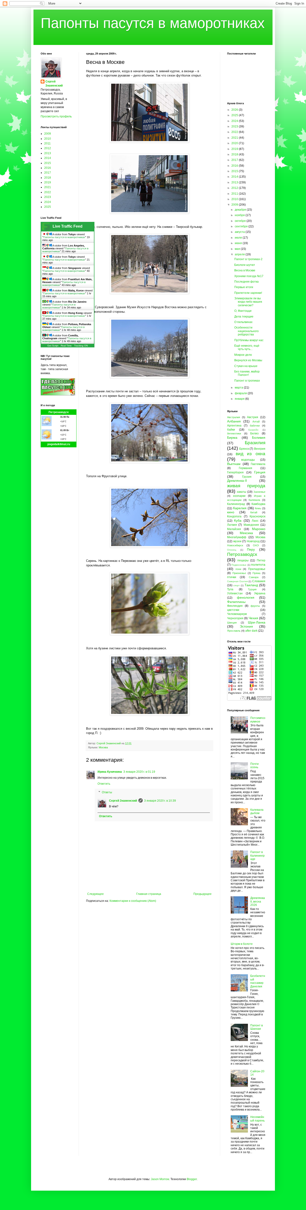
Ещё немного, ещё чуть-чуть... (246, 347)
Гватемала (258, 464)
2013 (47, 153)
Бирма (232, 437)
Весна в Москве (244, 270)
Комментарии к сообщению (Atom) (132, 901)
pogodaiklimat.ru (58, 444)
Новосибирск (235, 545)
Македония (251, 524)
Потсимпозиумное (257, 719)
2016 (47, 168)
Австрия (252, 417)
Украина (259, 593)
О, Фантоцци (242, 310)
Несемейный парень (257, 1118)
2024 (47, 202)
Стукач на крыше (245, 366)
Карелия (239, 508)
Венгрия (259, 448)
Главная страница (148, 894)
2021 (47, 187)
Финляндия (235, 606)
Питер (261, 560)
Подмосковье (238, 565)
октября (240, 221)
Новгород (253, 541)
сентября (241, 226)
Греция (259, 472)
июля (239, 237)
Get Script (52, 345)
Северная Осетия (237, 581)
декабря (241, 209)
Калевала (254, 499)
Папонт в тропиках (247, 380)
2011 (47, 143)
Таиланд (251, 585)
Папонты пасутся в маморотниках (153, 23)
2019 (47, 182)
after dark (251, 630)
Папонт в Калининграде (257, 855)
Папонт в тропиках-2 (248, 259)
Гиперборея (235, 472)
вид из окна (250, 453)
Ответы (107, 792)
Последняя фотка (246, 281)
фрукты (255, 605)
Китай (253, 512)
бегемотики (234, 433)
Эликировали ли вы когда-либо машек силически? (248, 302)
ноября (240, 215)
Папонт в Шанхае (256, 1027)
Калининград (236, 504)
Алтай (256, 421)
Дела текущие (243, 316)
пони (238, 569)
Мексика (246, 533)
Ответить (104, 783)
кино (230, 512)
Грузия (246, 476)
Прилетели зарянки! (248, 293)
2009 (47, 133)
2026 (235, 109)
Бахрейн (253, 429)
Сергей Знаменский (123, 800)
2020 (235, 143)
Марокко (258, 529)
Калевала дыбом (256, 811)
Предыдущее (202, 894)
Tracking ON (81, 345)
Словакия (258, 581)
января (240, 398)
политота (258, 564)
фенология (245, 597)
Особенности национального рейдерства (246, 331)
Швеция (232, 622)
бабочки (255, 425)
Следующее (95, 894)
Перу (251, 549)
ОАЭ (256, 545)
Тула (230, 589)
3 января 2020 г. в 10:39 (160, 800)
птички (231, 577)
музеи (237, 541)
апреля (240, 254)
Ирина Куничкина (110, 771)
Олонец (231, 549)
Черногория (235, 618)
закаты (241, 491)
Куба (237, 520)
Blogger (192, 1179)
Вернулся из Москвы (248, 360)
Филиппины (236, 602)
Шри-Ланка (256, 622)
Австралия (233, 417)
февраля (241, 393)
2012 (47, 148)
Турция (252, 589)
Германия (245, 468)
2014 (47, 158)
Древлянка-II (237, 480)
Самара (253, 577)
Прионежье (239, 573)
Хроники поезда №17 (248, 276)
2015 (47, 163)
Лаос (255, 520)
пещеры (243, 560)
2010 (47, 138)
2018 (47, 177)
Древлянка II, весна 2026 (257, 901)
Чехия (253, 618)
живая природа (246, 485)
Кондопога (234, 516)
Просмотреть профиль (56, 116)
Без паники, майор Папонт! (247, 373)
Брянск (244, 448)
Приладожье (256, 569)
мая (238, 249)
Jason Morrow (160, 1179)
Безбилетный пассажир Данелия (257, 981)
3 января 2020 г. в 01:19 (139, 771)
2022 (47, 192)
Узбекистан (235, 593)
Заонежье (259, 491)
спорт (236, 585)
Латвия (232, 524)
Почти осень (254, 765)
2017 (47, 172)
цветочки (233, 610)
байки (231, 429)
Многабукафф (236, 537)
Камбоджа (258, 504)
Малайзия (234, 529)
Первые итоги (243, 287)
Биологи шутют (244, 265)
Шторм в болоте (242, 944)
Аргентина (234, 425)
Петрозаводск (59, 412)
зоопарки (239, 496)
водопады (248, 459)
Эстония (246, 626)
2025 (47, 206)
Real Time (66, 345)
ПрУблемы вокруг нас (248, 340)
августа (240, 232)
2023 (47, 197)
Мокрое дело (243, 354)
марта (239, 387)
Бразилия (255, 442)
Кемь (258, 508)
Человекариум (237, 614)
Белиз (254, 433)
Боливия (258, 437)
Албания (234, 421)
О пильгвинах (243, 322)
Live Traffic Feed (67, 226)
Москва (103, 747)
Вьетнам (233, 464)
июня (239, 243)
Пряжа (256, 573)
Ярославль (233, 630)
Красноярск (257, 516)
